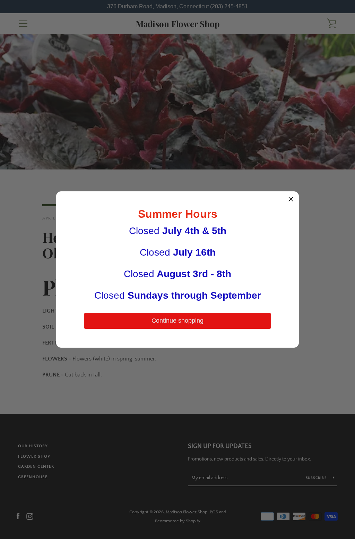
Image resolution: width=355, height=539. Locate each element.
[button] (291, 199)
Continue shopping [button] (177, 320)
